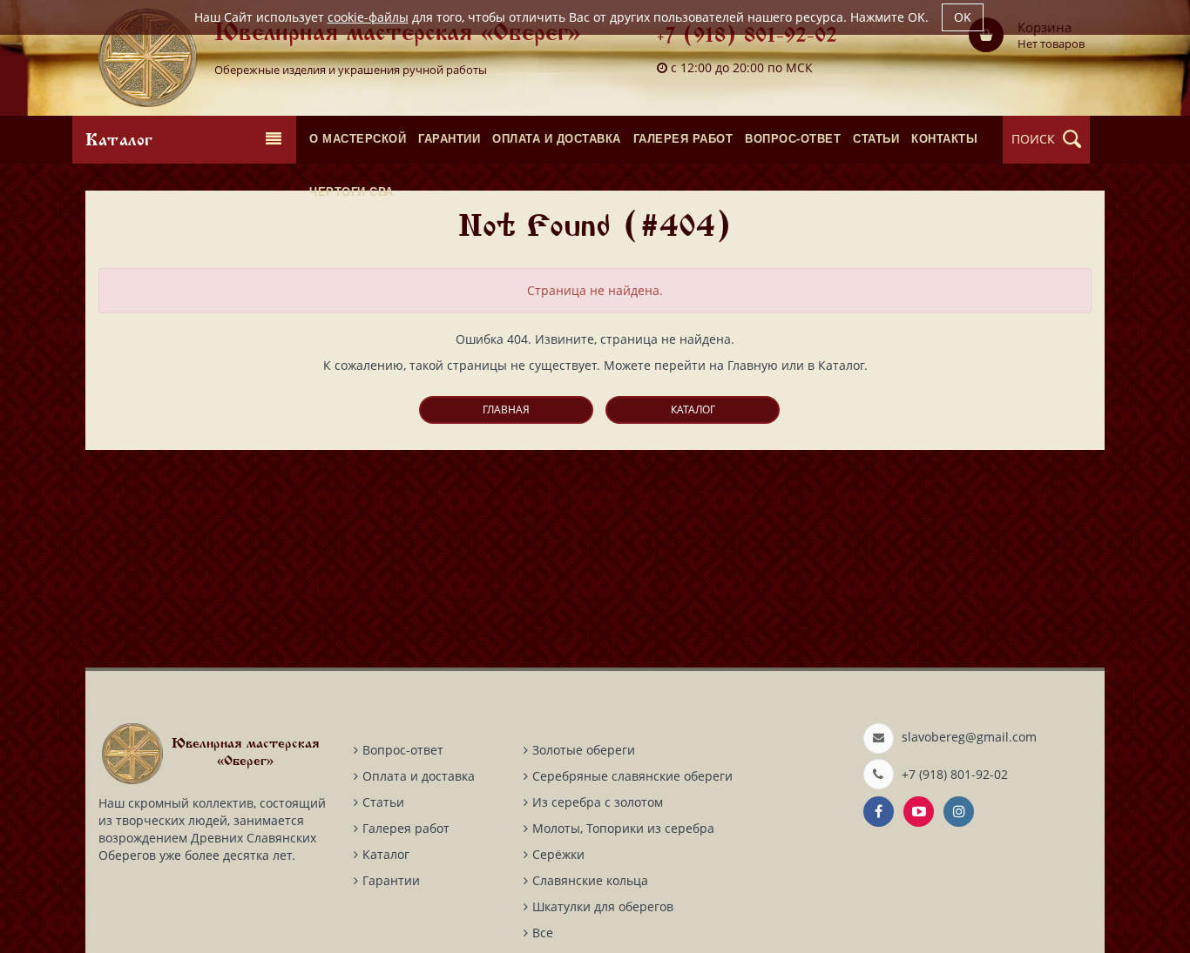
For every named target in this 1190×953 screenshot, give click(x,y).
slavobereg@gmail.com (969, 736)
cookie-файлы (368, 17)
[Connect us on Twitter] (918, 811)
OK (962, 17)
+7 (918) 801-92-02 (747, 37)
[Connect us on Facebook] (878, 811)
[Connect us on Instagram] (958, 811)
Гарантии (391, 880)
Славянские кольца (590, 880)
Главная (506, 409)
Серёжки (558, 854)
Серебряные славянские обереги (632, 776)
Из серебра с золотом (597, 802)
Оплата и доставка (418, 776)
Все (542, 932)
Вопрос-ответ (402, 750)
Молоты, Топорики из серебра (623, 828)
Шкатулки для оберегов (602, 906)
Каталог (693, 409)
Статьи (383, 802)
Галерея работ (406, 828)
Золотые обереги (583, 750)
